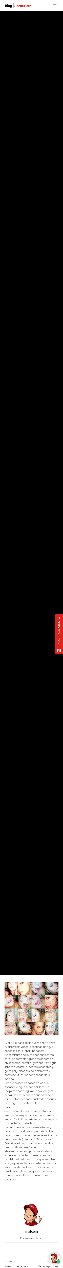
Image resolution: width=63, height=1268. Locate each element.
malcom (20, 505)
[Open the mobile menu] (54, 6)
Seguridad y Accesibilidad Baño (34, 471)
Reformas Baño (11, 471)
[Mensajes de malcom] (8, 505)
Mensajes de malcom (30, 1238)
